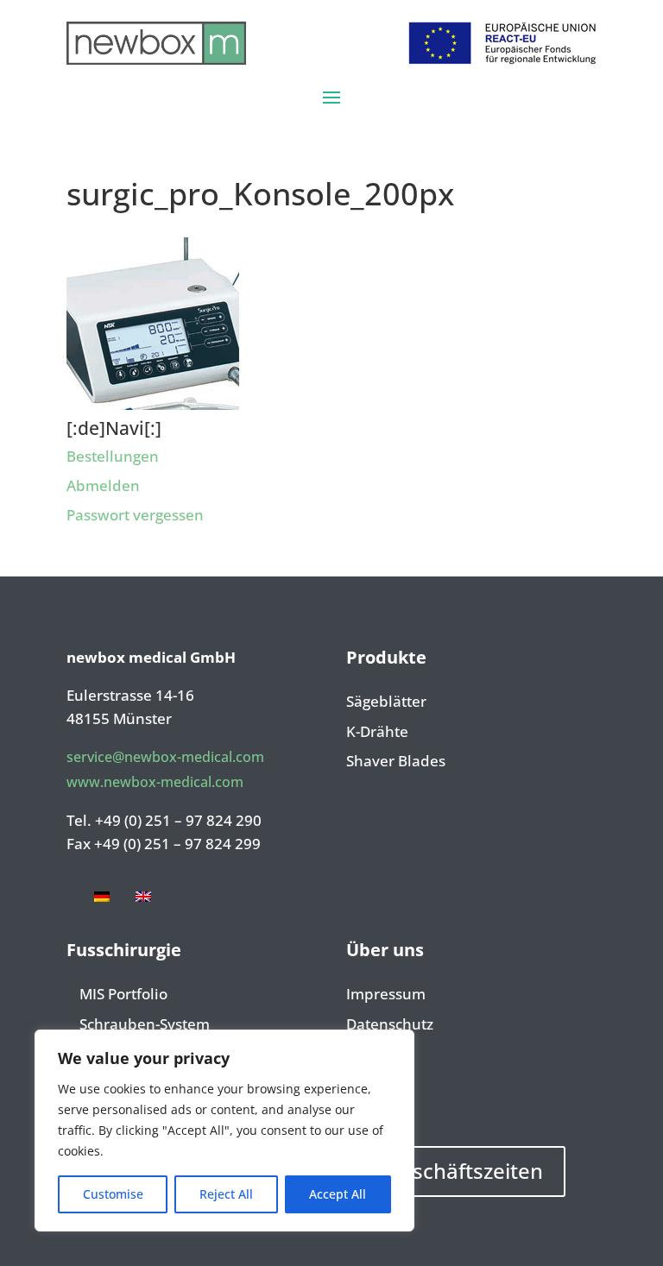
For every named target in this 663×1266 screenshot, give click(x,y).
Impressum (386, 995)
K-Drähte (377, 732)
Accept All (337, 1194)
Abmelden (103, 485)
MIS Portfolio (123, 995)
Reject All (226, 1194)
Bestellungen (112, 456)
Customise (113, 1194)
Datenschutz (389, 1025)
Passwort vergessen (135, 515)
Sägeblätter (386, 702)
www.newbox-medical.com (154, 781)
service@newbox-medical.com (165, 756)
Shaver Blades (395, 762)
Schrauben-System (144, 1025)
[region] (224, 1130)
